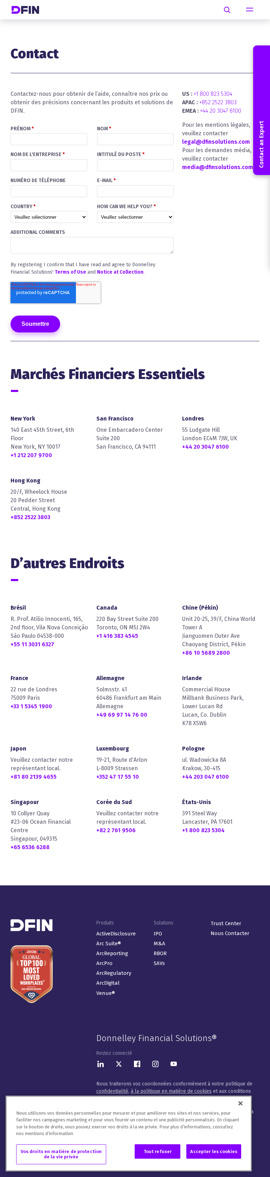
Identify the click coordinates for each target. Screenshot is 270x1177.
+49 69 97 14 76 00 (121, 714)
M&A (159, 943)
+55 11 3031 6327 (32, 644)
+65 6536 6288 (30, 847)
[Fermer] (240, 1103)
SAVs (159, 963)
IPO (158, 933)
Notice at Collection (120, 272)
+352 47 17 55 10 (117, 776)
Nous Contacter (230, 933)
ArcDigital (108, 983)
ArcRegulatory (113, 973)
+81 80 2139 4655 (34, 776)
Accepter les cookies (213, 1151)
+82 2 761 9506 (116, 830)
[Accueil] (28, 9)
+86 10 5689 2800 (206, 652)
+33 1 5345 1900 (31, 706)
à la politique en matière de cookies (171, 1091)
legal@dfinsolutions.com (216, 141)
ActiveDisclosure (116, 933)
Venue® (105, 993)
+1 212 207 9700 (31, 455)
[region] (129, 1133)
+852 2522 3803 (218, 102)
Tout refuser (158, 1151)
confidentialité (112, 1091)
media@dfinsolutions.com (217, 167)
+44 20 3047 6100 (220, 110)
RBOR (160, 953)
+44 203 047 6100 (205, 776)
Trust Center (226, 923)
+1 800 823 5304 (213, 94)
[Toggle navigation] (249, 10)
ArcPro (104, 963)
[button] (261, 110)
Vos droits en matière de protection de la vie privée (61, 1154)
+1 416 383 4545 (117, 636)
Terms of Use (70, 272)
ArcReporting (112, 953)
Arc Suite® (108, 943)
